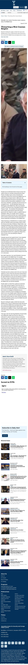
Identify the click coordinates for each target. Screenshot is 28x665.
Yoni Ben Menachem (14, 531)
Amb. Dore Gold (4, 36)
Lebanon (23, 20)
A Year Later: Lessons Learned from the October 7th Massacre (18, 488)
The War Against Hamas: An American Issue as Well (17, 511)
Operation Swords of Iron (14, 509)
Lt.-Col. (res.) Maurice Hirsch (16, 523)
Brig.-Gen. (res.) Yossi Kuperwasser (18, 489)
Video (5, 15)
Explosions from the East (16, 530)
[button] (14, 5)
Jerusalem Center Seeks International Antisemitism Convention (17, 466)
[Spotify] (2, 646)
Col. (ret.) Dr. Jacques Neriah (16, 564)
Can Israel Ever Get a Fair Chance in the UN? (16, 521)
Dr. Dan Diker (13, 448)
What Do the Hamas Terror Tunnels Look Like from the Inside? (17, 541)
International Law (13, 464)
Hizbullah (3, 20)
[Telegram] (16, 643)
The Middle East (8, 21)
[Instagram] (12, 643)
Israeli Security (13, 528)
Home (2, 15)
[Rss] (19, 643)
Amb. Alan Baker (14, 469)
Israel (19, 20)
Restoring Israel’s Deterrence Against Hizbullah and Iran (17, 500)
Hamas (11, 485)
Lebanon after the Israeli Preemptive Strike (16, 562)
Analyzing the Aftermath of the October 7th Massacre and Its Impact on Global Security (18, 477)
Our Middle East (20, 448)
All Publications (7, 370)
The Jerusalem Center (15, 513)
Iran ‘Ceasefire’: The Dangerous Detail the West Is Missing (18, 456)
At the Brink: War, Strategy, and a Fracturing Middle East (18, 446)
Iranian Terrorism (13, 20)
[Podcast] (23, 643)
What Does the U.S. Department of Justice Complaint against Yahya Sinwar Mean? (18, 551)
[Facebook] (2, 643)
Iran (7, 20)
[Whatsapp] (5, 646)
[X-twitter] (5, 643)
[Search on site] (26, 7)
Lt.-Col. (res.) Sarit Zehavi (16, 502)
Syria (2, 21)
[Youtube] (9, 643)
